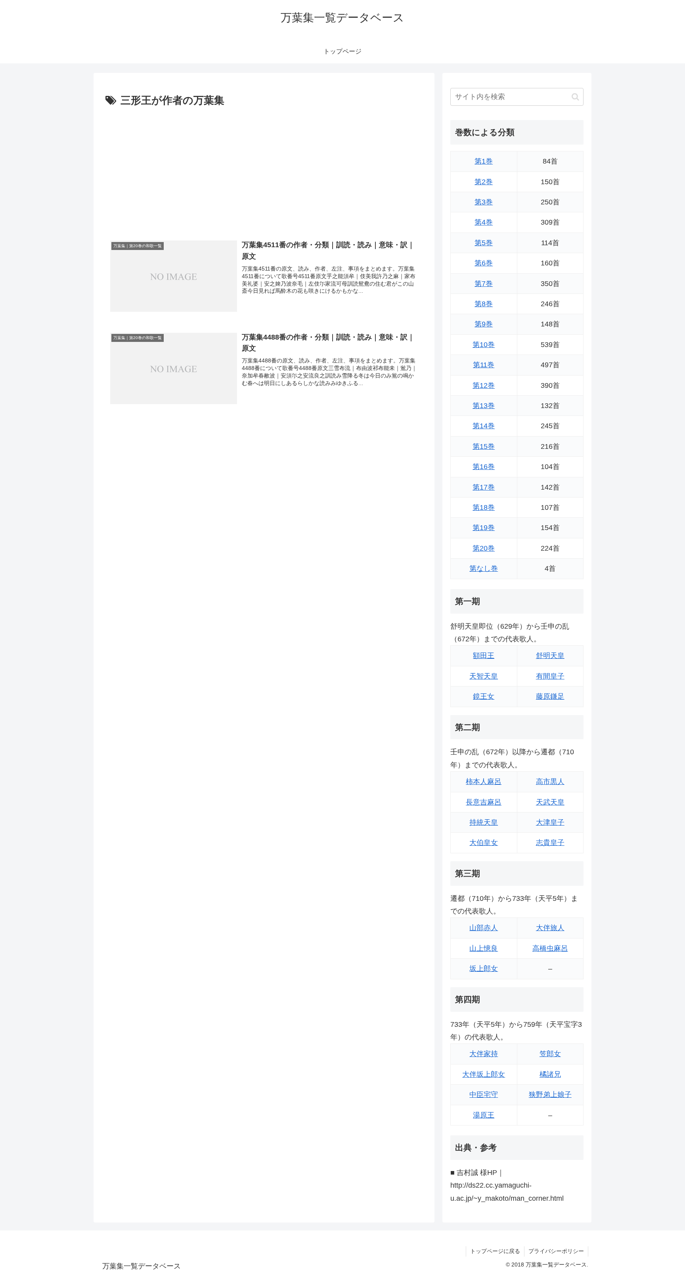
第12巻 (484, 385)
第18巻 (484, 507)
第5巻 (484, 243)
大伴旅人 (550, 928)
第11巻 (483, 365)
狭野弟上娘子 (550, 1095)
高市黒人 (550, 782)
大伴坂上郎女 (483, 1074)
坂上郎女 (483, 969)
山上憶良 (483, 948)
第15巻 (484, 446)
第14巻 (484, 426)
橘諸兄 (550, 1074)
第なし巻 (483, 568)
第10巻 (484, 345)
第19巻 (484, 528)
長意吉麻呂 (483, 802)
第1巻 (484, 161)
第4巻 (484, 222)
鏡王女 (483, 696)
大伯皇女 (483, 843)
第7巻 (484, 284)
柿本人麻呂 (483, 782)
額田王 (483, 656)
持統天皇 (483, 822)
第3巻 (484, 202)
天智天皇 (483, 676)
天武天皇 (550, 802)
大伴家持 (483, 1054)
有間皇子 (550, 676)
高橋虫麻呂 (550, 948)
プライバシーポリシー (556, 1251)
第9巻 (484, 324)
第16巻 (484, 467)
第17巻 (484, 487)
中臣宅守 (483, 1095)
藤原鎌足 (550, 696)
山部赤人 (483, 928)
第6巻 (484, 263)
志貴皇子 (550, 843)
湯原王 (483, 1115)
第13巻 (484, 406)
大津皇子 (550, 822)
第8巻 (484, 304)
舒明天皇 (550, 656)
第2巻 (484, 182)
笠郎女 (550, 1054)
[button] (575, 96)
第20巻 (484, 548)
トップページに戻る (495, 1251)
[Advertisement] (264, 169)
